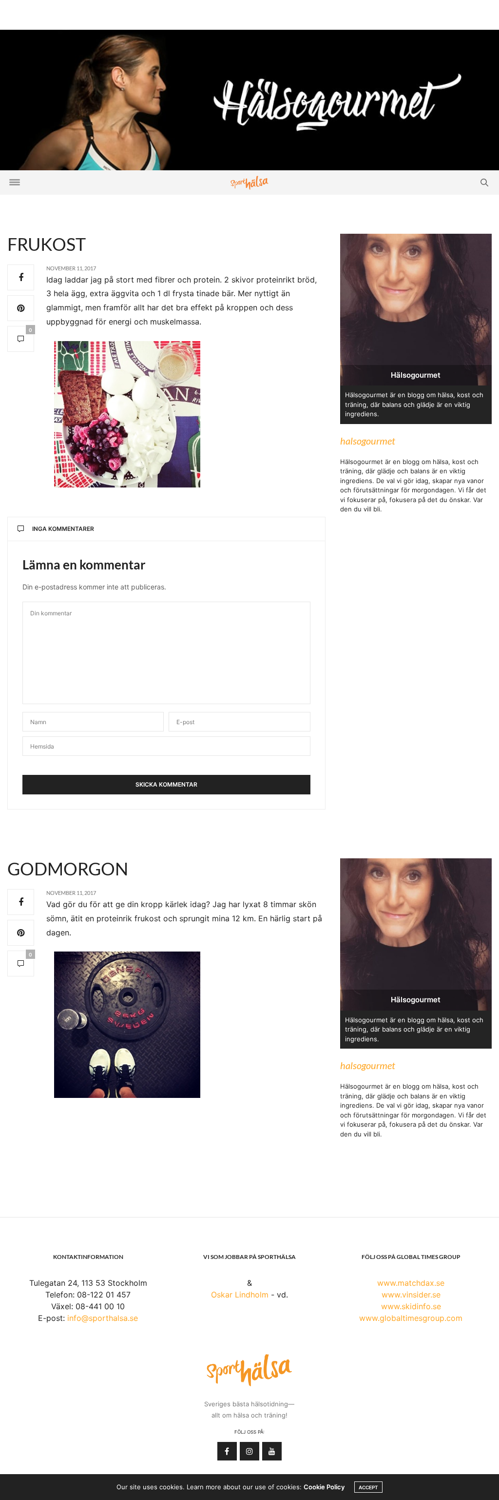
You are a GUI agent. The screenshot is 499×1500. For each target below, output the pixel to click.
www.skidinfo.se (411, 1306)
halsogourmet (367, 440)
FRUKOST (46, 244)
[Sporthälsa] (249, 182)
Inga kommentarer (63, 528)
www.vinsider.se (411, 1294)
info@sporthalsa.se (102, 1318)
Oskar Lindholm (240, 1294)
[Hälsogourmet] (249, 99)
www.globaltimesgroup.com (410, 1318)
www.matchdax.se (410, 1283)
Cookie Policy (324, 1487)
